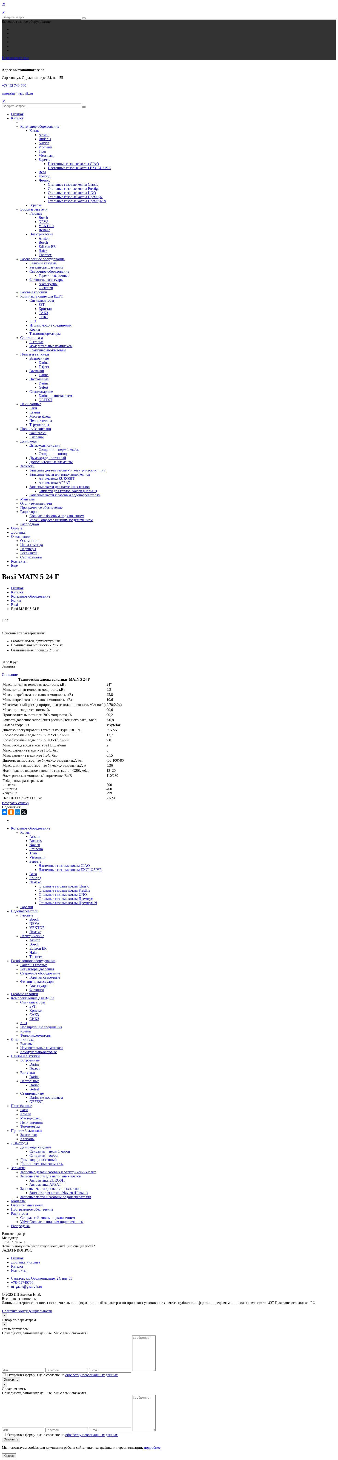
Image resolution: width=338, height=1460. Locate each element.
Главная (17, 114)
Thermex (45, 255)
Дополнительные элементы (51, 462)
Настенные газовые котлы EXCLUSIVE (79, 168)
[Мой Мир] (17, 812)
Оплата (17, 528)
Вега (42, 172)
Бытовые (36, 342)
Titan (42, 151)
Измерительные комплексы (50, 346)
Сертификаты (31, 557)
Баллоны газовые (43, 263)
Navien (44, 143)
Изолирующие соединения (50, 325)
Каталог (17, 118)
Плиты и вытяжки (34, 354)
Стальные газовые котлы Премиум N (77, 201)
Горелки (35, 205)
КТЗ (32, 321)
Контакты (18, 561)
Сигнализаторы (41, 300)
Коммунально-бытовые (47, 350)
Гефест (44, 367)
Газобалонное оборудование (42, 259)
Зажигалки (37, 433)
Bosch (43, 218)
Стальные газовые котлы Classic (73, 184)
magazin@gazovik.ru (17, 93)
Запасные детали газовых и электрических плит (67, 470)
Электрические (41, 234)
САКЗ (43, 313)
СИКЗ (43, 317)
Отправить (11, 1379)
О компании (20, 536)
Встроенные (39, 358)
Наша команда (31, 545)
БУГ (42, 304)
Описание (10, 675)
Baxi (14, 605)
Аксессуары (48, 284)
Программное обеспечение (41, 507)
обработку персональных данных (91, 1375)
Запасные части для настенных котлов (59, 487)
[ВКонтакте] (4, 812)
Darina (44, 362)
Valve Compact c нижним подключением (61, 520)
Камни (34, 412)
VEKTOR (46, 226)
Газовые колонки (33, 292)
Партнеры (28, 549)
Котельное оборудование (39, 126)
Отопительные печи (36, 503)
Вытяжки (36, 371)
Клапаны (36, 437)
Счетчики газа (31, 338)
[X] (24, 812)
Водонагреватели (34, 209)
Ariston (44, 135)
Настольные (39, 379)
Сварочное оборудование (49, 271)
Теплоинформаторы (45, 333)
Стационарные (41, 391)
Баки (33, 408)
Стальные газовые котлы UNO (72, 193)
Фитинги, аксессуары (46, 280)
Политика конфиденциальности (27, 1311)
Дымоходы (28, 441)
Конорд (44, 176)
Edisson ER (47, 247)
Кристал (45, 309)
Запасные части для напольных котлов (59, 474)
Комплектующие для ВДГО (41, 296)
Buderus (45, 139)
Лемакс (44, 180)
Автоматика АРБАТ (54, 483)
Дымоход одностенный (47, 458)
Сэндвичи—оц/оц (53, 454)
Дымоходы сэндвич (44, 445)
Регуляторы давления (46, 267)
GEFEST (45, 400)
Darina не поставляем (55, 396)
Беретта (45, 160)
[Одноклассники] (11, 812)
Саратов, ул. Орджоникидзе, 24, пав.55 (41, 1278)
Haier (43, 251)
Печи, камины (40, 420)
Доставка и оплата (25, 1262)
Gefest (43, 387)
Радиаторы (28, 512)
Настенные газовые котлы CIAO (73, 164)
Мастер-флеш (40, 416)
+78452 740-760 (14, 85)
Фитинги (46, 288)
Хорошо (9, 1455)
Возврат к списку (15, 803)
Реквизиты (28, 553)
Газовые (35, 213)
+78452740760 (22, 1282)
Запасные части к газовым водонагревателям (64, 495)
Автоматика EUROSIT (56, 478)
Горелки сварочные (54, 276)
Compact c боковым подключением (56, 516)
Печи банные (30, 404)
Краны (34, 329)
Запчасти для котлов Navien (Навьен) (68, 491)
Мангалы (27, 499)
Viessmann (46, 155)
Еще (14, 565)
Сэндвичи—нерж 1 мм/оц (59, 449)
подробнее (152, 1447)
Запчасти (27, 466)
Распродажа (29, 524)
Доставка (18, 532)
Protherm (45, 147)
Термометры (39, 425)
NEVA (44, 222)
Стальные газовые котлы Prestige (73, 189)
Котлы (34, 131)
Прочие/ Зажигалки (35, 429)
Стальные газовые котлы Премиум (75, 197)
